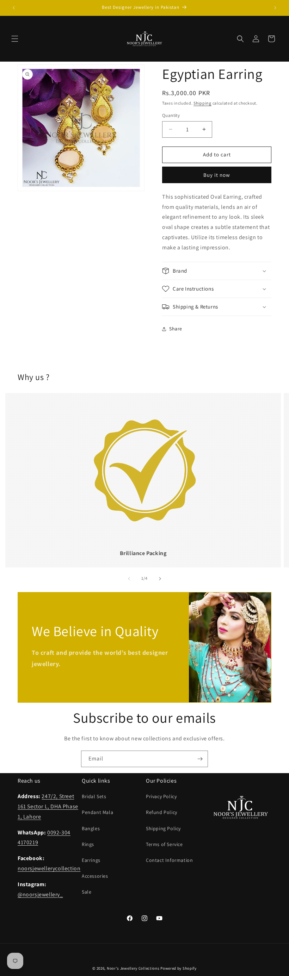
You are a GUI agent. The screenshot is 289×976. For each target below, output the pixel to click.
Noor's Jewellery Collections (133, 968)
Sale (86, 892)
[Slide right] (160, 578)
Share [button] (175, 328)
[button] (15, 38)
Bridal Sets (94, 796)
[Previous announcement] (13, 7)
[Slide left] (129, 578)
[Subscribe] (200, 759)
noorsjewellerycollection (49, 868)
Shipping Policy (163, 828)
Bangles (91, 828)
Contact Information (169, 860)
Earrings (91, 860)
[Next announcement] (275, 7)
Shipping (202, 103)
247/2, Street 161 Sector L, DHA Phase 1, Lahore (48, 806)
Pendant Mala (97, 812)
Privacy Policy (161, 796)
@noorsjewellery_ (40, 894)
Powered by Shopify (178, 968)
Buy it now (216, 175)
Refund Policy (161, 812)
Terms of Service (164, 844)
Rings (88, 844)
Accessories (95, 876)
